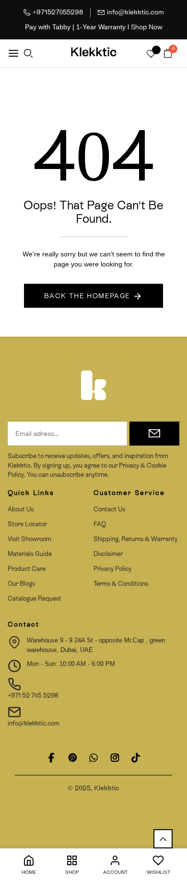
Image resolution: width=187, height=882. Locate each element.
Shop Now (147, 27)
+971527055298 (58, 12)
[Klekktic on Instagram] (114, 757)
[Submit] (154, 434)
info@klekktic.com (135, 12)
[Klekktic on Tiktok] (135, 757)
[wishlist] (151, 54)
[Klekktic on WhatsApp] (93, 757)
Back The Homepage (87, 296)
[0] (168, 54)
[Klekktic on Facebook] (51, 757)
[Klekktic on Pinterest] (72, 757)
